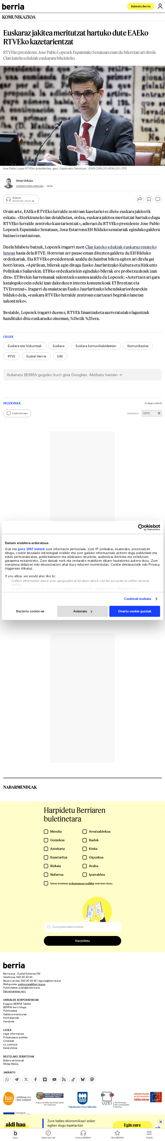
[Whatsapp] (7, 1079)
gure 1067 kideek (31, 549)
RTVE (11, 356)
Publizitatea (10, 1010)
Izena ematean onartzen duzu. (81, 883)
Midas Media (10, 1063)
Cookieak (8, 1040)
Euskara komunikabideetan (96, 346)
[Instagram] (45, 1079)
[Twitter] (26, 1079)
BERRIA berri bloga (14, 1007)
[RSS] (63, 1079)
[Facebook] (35, 1079)
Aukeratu (80, 611)
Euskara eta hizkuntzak (25, 346)
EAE (60, 356)
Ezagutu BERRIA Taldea (17, 1003)
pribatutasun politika (81, 883)
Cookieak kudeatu (137, 599)
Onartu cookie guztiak (134, 611)
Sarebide (8, 1021)
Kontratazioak (11, 1017)
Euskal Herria (36, 356)
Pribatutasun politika (15, 1037)
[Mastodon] (92, 1079)
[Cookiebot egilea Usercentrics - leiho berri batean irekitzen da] (141, 527)
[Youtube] (54, 1079)
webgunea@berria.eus (31, 984)
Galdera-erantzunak (15, 1014)
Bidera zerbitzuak (13, 1060)
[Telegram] (16, 1079)
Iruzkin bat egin (20, 413)
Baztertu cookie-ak (30, 611)
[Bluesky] (82, 1079)
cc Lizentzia (10, 1044)
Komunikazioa (137, 346)
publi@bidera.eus (29, 987)
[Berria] (14, 967)
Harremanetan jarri (14, 991)
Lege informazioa (13, 1033)
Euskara (58, 346)
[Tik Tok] (73, 1079)
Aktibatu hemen (103, 375)
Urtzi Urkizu (24, 180)
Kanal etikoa (10, 1047)
